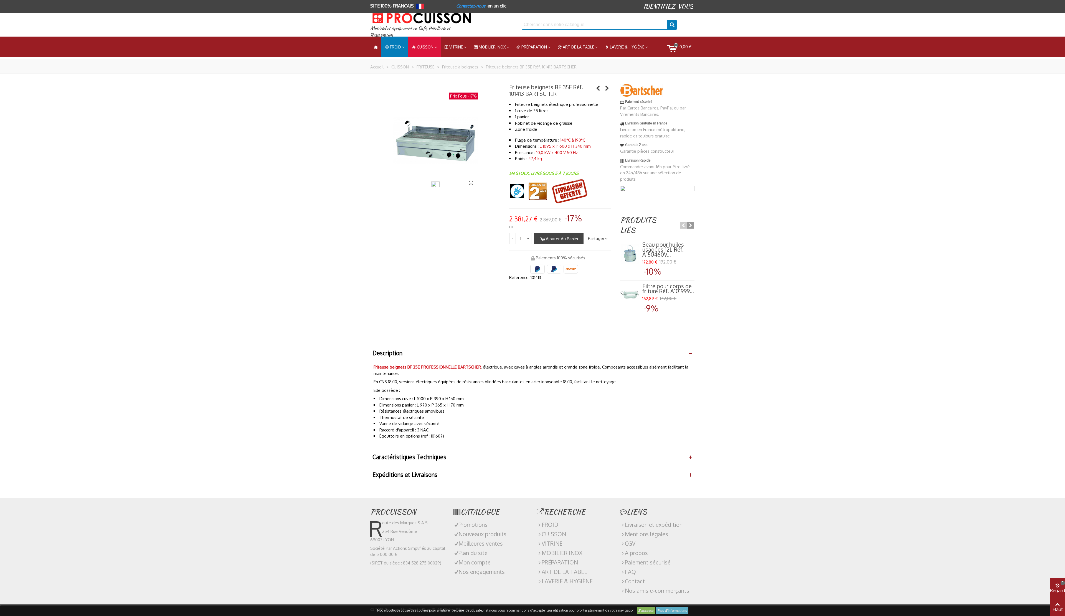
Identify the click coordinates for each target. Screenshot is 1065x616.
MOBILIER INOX (492, 47)
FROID (395, 47)
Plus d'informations (672, 611)
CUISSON (425, 47)
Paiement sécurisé (648, 562)
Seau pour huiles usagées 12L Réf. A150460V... (663, 249)
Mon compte (474, 562)
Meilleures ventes (480, 543)
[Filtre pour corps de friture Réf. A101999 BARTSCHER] (630, 294)
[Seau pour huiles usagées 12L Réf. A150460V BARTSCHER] (630, 253)
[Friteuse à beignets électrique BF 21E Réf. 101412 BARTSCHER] (598, 88)
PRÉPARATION (534, 47)
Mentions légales (646, 534)
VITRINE (552, 543)
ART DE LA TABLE (578, 47)
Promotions (473, 524)
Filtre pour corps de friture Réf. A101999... (668, 288)
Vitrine (456, 47)
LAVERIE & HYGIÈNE (627, 47)
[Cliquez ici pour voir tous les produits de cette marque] (641, 90)
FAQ (630, 571)
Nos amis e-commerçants (657, 590)
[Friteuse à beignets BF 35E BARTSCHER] (471, 182)
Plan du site (473, 552)
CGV (630, 543)
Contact (635, 581)
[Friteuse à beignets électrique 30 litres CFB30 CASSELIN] (607, 88)
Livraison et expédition (654, 524)
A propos (636, 552)
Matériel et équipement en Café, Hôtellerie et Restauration (410, 31)
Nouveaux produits (482, 534)
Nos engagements (481, 571)
